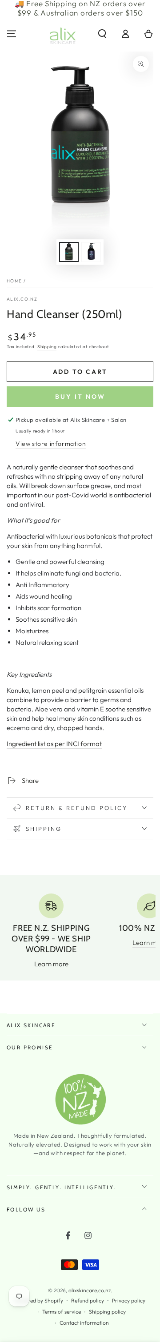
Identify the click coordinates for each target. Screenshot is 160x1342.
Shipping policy (107, 1311)
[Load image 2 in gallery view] (91, 252)
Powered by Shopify (39, 1300)
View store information (51, 444)
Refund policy (87, 1300)
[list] (80, 931)
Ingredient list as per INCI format (54, 743)
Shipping (47, 346)
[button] (102, 34)
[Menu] (11, 34)
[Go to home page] (62, 34)
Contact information (84, 1322)
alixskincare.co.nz (89, 1290)
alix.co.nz (22, 299)
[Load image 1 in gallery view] (69, 252)
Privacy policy (128, 1300)
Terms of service (61, 1311)
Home (14, 281)
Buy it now (80, 397)
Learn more (51, 964)
